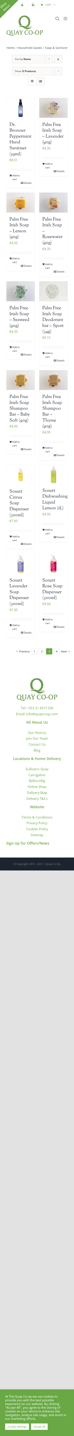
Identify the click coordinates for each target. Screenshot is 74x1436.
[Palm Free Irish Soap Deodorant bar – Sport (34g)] (53, 291)
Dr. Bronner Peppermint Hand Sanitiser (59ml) (20, 140)
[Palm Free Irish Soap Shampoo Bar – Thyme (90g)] (53, 380)
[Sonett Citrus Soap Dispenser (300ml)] (20, 475)
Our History (37, 732)
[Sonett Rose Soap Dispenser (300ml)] (53, 564)
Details (28, 183)
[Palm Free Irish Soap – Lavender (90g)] (53, 108)
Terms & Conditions (37, 817)
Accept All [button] (39, 1426)
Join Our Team (37, 738)
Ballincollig (37, 780)
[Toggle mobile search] (57, 18)
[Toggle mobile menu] (66, 18)
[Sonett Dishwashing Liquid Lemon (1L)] (53, 474)
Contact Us (37, 744)
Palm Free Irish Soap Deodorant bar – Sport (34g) (53, 320)
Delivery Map (37, 792)
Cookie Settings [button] (17, 1426)
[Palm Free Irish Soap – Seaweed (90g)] (20, 291)
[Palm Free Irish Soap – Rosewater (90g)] (53, 203)
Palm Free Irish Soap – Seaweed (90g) (19, 317)
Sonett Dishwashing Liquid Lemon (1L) (55, 499)
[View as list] (40, 81)
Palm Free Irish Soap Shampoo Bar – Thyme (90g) (52, 412)
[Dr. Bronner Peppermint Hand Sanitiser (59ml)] (20, 108)
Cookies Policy (37, 829)
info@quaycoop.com (42, 714)
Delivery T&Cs (37, 798)
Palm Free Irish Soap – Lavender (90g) (53, 134)
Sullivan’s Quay (37, 769)
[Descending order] (58, 59)
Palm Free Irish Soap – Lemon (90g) (19, 228)
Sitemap (37, 835)
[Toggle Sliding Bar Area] (9, 9)
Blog (37, 750)
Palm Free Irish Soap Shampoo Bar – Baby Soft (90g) (19, 409)
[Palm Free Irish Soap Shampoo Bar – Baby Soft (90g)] (20, 380)
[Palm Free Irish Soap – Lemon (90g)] (20, 203)
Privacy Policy (37, 823)
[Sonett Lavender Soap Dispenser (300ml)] (20, 564)
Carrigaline (37, 775)
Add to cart (16, 177)
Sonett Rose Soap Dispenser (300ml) (52, 589)
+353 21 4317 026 (40, 708)
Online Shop (37, 786)
